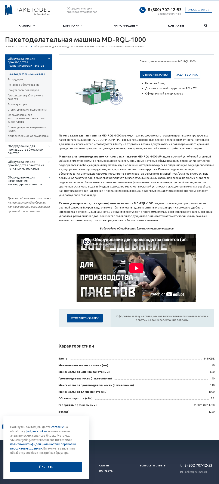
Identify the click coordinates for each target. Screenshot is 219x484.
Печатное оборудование (23, 84)
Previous (71, 91)
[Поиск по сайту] (205, 25)
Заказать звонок (198, 10)
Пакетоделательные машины (26, 74)
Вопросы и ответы (153, 465)
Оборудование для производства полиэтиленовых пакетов (26, 62)
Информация (125, 25)
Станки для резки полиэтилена (27, 109)
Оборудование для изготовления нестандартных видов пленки (27, 118)
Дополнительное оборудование (28, 136)
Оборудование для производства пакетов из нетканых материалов (26, 165)
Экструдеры (15, 79)
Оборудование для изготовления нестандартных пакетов (25, 181)
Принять (46, 467)
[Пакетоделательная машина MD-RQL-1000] (98, 91)
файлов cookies (36, 431)
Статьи (104, 465)
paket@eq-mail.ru (196, 472)
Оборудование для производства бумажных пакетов (25, 149)
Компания (72, 25)
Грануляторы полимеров (23, 90)
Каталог (26, 25)
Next (126, 91)
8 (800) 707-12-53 (165, 9)
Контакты (176, 25)
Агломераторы (17, 104)
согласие (57, 427)
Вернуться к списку (23, 426)
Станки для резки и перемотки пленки (27, 129)
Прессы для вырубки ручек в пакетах (25, 97)
